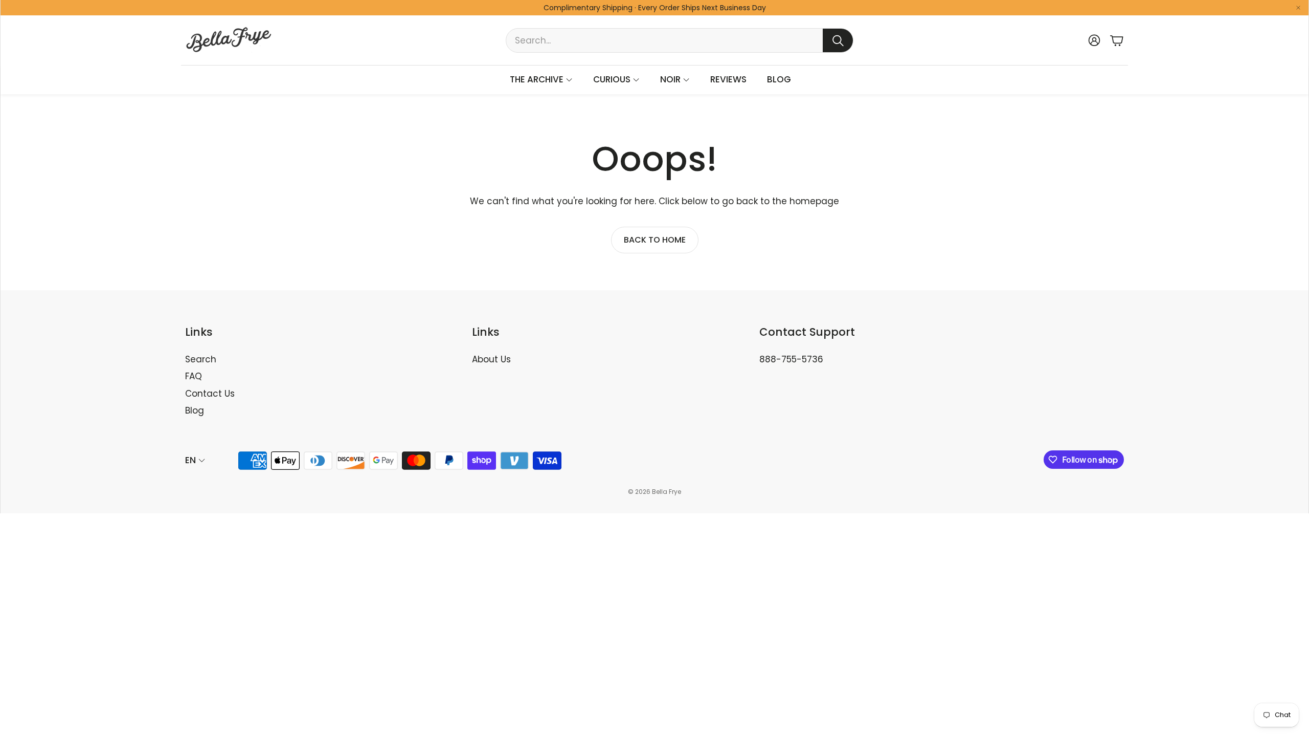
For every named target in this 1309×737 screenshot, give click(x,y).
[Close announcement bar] (1298, 7)
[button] (679, 40)
